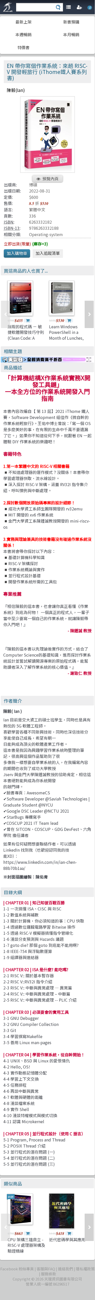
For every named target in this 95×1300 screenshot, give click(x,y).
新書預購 (71, 22)
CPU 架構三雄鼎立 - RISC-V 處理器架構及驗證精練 (26, 1245)
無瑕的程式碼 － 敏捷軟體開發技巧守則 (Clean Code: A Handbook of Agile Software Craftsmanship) (26, 340)
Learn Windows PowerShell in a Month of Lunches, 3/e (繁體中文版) (66, 335)
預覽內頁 (50, 179)
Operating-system (46, 234)
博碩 (33, 185)
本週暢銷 (23, 34)
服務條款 (48, 1273)
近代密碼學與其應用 (67, 1239)
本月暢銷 (71, 34)
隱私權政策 (85, 1268)
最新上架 (23, 22)
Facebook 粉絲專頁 (17, 1268)
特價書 (23, 47)
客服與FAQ (46, 1268)
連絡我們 (65, 1268)
